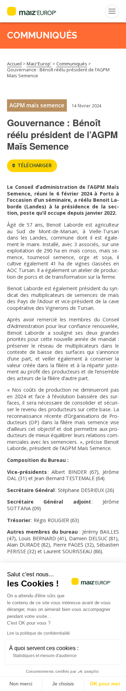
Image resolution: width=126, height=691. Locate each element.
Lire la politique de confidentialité (38, 633)
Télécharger (35, 165)
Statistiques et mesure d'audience (45, 655)
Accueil (14, 63)
